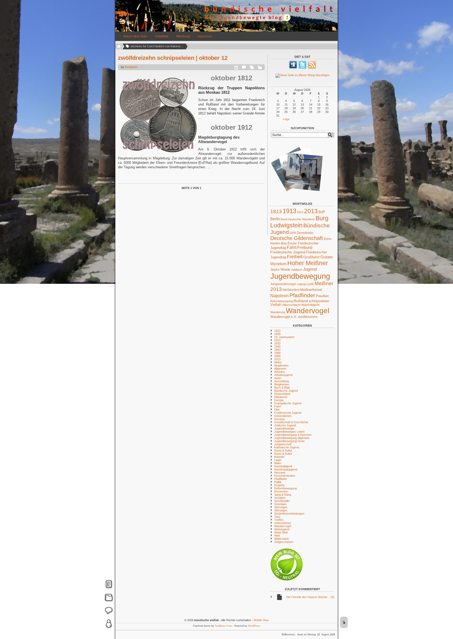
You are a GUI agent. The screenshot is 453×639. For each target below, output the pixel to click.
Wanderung (277, 312)
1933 (277, 343)
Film (276, 409)
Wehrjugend (281, 529)
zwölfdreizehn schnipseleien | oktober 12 (173, 58)
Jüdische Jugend (285, 425)
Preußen (322, 296)
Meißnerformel (311, 290)
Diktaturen (280, 397)
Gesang (279, 419)
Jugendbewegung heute (289, 441)
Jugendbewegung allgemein (291, 437)
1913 (289, 210)
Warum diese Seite (135, 36)
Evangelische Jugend (287, 403)
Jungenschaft (283, 444)
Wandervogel (307, 311)
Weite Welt (281, 532)
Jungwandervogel (283, 284)
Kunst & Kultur (283, 450)
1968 (277, 352)
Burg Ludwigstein (299, 222)
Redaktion (131, 67)
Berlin (275, 219)
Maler (277, 463)
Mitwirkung (183, 36)
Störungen (280, 507)
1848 (277, 334)
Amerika (279, 371)
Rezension (281, 491)
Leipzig (301, 284)
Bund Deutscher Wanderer (298, 219)
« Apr (286, 119)
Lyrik (310, 284)
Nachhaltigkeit (283, 466)
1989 (277, 356)
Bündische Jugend (286, 390)
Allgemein (280, 368)
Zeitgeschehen (283, 541)
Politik (278, 482)
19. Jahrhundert (284, 337)
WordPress (254, 626)
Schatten (279, 497)
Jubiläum (296, 269)
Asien (277, 378)
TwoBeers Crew (223, 626)
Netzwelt (279, 472)
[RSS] (312, 67)
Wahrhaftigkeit (310, 304)
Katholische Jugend (286, 447)
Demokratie (305, 232)
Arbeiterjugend (283, 374)
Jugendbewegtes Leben (289, 431)
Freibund (304, 247)
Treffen (278, 519)
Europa (278, 400)
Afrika (278, 362)
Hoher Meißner (307, 263)
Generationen (283, 415)
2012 (300, 212)
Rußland (301, 301)
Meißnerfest (291, 289)
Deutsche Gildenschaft (296, 238)
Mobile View (261, 620)
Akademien (281, 365)
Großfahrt (311, 257)
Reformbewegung (281, 301)
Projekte (279, 485)
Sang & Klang (282, 494)
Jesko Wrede (280, 269)
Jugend (310, 269)
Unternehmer (282, 523)
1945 (277, 346)
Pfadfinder (302, 295)
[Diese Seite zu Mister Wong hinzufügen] (302, 76)
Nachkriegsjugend (285, 469)
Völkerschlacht (291, 304)
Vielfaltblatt (161, 36)
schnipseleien (319, 301)
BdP (322, 212)
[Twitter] (302, 67)
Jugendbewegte (284, 428)
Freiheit (295, 256)
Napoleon (279, 296)
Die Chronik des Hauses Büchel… (310, 597)
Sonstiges (280, 504)
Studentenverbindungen (289, 513)
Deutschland (282, 393)
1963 (277, 349)
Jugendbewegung (300, 276)
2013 (311, 211)
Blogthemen (281, 384)
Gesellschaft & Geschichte (291, 422)
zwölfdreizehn (308, 316)
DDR (293, 232)
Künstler (279, 456)
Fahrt (291, 247)
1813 (276, 211)
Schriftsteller (282, 500)
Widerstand (281, 538)
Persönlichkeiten (284, 475)
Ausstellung (281, 381)
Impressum (205, 36)
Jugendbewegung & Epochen (292, 434)
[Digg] (293, 67)
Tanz (277, 516)
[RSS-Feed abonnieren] (334, 30)
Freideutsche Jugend (287, 252)
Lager (278, 460)
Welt (277, 535)
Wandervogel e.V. (283, 317)
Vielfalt (275, 305)
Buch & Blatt (282, 387)
